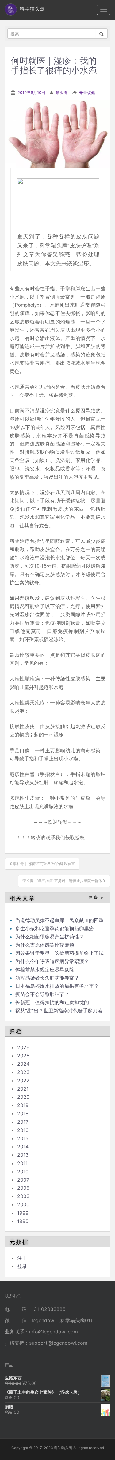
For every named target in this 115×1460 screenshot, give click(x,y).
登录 (22, 1266)
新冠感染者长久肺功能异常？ (47, 978)
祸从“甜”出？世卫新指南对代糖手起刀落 (58, 1011)
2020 (23, 1097)
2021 (23, 1089)
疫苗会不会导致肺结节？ (42, 994)
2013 (23, 1155)
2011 (22, 1163)
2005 (23, 1188)
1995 (23, 1221)
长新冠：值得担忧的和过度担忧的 (52, 1002)
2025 (23, 1056)
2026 (23, 1047)
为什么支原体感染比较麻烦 (44, 945)
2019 (23, 1105)
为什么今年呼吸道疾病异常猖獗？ (52, 961)
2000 (23, 1204)
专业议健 (87, 92)
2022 (23, 1081)
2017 (22, 1122)
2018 (23, 1113)
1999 (23, 1213)
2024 (23, 1064)
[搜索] (102, 33)
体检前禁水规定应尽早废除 (44, 969)
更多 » (96, 897)
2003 (23, 1196)
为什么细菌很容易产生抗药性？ (49, 937)
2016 (23, 1130)
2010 (23, 1171)
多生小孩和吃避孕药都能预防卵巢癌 (54, 928)
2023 (23, 1072)
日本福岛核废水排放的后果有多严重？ (57, 986)
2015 (23, 1138)
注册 (22, 1258)
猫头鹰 (61, 92)
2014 (23, 1147)
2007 (23, 1180)
